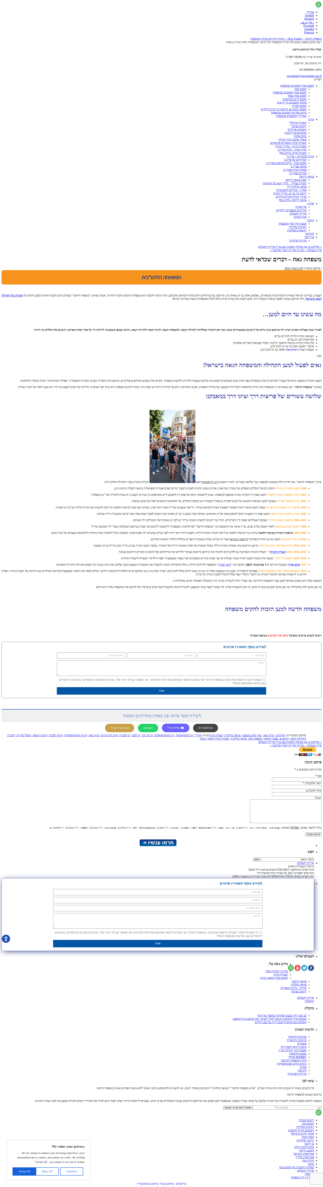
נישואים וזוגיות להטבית (301, 1130)
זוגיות (311, 119)
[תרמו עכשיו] (157, 845)
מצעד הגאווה (271, 738)
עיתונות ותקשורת (297, 1040)
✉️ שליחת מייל (175, 727)
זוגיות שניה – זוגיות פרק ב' (292, 149)
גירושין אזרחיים (305, 1140)
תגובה (318, 797)
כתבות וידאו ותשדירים (294, 1046)
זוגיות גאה (291, 349)
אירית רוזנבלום (298, 213)
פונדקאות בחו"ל (305, 1157)
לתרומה (309, 233)
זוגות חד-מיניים (109, 735)
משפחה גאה (255, 738)
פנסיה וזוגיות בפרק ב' (295, 169)
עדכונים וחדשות (297, 1036)
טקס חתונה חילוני (304, 1147)
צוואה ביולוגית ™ (297, 186)
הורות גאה (308, 1160)
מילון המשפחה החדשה (294, 1060)
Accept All (24, 1171)
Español (309, 29)
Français (309, 32)
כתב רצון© (225, 564)
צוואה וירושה (306, 176)
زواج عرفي (307, 22)
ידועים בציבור (299, 126)
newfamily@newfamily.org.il (304, 76)
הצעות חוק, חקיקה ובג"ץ (293, 1050)
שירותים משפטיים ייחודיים (291, 210)
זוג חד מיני (147, 735)
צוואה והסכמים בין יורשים (292, 102)
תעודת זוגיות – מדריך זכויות (291, 146)
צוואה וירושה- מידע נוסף (293, 200)
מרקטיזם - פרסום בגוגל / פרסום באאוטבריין (161, 1183)
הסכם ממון (300, 89)
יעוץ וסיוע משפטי (252, 735)
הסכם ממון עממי (297, 95)
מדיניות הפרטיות (297, 1073)
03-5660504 (205, 727)
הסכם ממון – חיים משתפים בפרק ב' (286, 163)
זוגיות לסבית (56, 735)
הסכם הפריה (299, 105)
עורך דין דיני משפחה (302, 1177)
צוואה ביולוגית (233, 735)
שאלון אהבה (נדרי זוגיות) (293, 139)
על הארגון (301, 206)
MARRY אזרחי (297, 1057)
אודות (310, 203)
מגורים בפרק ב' (298, 173)
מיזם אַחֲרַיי (293, 564)
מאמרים (302, 1043)
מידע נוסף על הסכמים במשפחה (289, 112)
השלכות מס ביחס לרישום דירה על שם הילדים (281, 1022)
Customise (71, 1171)
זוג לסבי (136, 735)
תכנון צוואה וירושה (296, 180)
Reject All (47, 1171)
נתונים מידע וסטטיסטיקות (292, 1063)
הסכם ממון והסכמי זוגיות (274, 978)
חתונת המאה (40, 735)
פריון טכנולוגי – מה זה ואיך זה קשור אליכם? (296, 250)
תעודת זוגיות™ (298, 122)
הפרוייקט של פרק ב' (295, 159)
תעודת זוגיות (216, 735)
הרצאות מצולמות (297, 230)
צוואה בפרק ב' (298, 166)
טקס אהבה (300, 136)
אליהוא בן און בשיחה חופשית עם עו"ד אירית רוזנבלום (290, 246)
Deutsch (309, 18)
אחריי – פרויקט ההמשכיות (291, 190)
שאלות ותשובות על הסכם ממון (296, 1167)
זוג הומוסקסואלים (164, 735)
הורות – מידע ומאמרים (294, 988)
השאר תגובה (207, 738)
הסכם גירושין (306, 1150)
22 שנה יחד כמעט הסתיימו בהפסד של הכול (282, 1015)
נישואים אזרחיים (297, 129)
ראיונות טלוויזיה (298, 227)
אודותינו (280, 735)
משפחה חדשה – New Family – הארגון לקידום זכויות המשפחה (286, 38)
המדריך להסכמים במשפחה (291, 116)
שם (320, 775)
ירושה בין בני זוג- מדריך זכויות (290, 193)
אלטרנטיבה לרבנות (296, 132)
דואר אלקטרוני (313, 783)
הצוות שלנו (308, 1137)
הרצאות (309, 1001)
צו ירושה (309, 1143)
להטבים (284, 738)
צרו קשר (309, 237)
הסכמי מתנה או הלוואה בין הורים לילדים (284, 109)
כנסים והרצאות (298, 1053)
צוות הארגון (300, 217)
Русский (308, 25)
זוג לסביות (124, 735)
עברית (310, 12)
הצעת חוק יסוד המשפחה (293, 223)
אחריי (198, 735)
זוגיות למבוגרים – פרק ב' (300, 156)
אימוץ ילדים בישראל (302, 1133)
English (309, 15)
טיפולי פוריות (23, 735)
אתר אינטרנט (314, 790)
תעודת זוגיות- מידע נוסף (293, 153)
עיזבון (311, 1164)
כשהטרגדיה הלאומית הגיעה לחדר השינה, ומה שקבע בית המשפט (270, 1018)
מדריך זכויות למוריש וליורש (291, 196)
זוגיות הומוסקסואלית (75, 735)
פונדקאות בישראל (303, 1153)
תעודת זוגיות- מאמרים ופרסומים (288, 142)
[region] (48, 1160)
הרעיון (310, 220)
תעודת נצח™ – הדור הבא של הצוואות (285, 183)
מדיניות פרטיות (298, 240)
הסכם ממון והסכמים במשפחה (297, 85)
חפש (311, 852)
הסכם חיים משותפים (295, 99)
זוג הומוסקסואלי (184, 735)
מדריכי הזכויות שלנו (277, 971)
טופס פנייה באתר (119, 727)
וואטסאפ (148, 727)
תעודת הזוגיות (278, 551)
